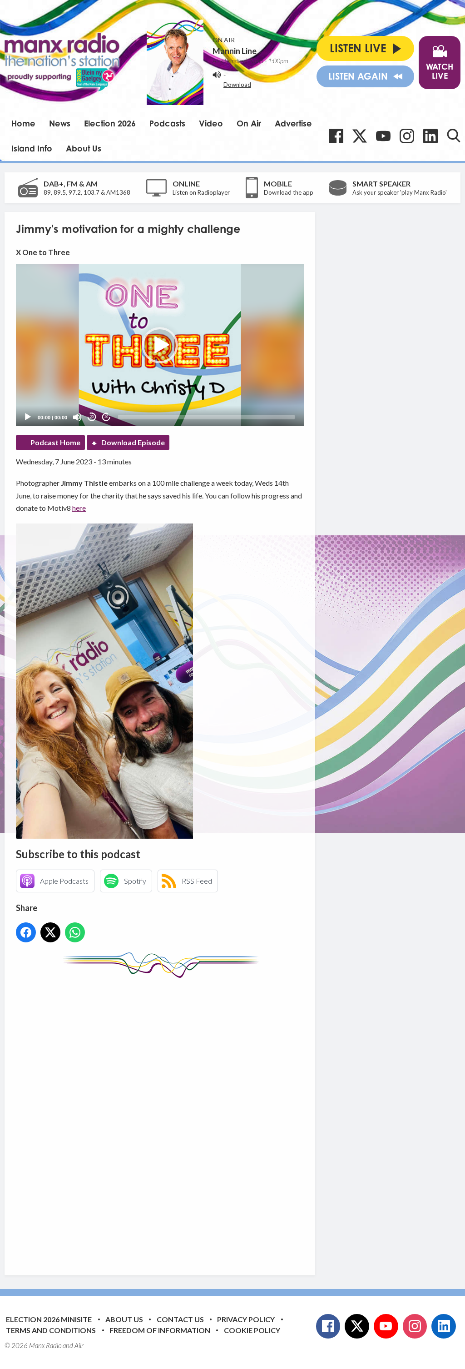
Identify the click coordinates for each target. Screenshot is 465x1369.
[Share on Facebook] (26, 932)
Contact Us (180, 1319)
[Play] (27, 417)
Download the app (288, 192)
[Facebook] (336, 136)
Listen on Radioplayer (201, 192)
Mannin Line (235, 51)
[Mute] (77, 417)
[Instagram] (407, 136)
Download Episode (133, 442)
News (59, 123)
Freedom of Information (159, 1330)
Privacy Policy (246, 1319)
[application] (160, 345)
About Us (83, 148)
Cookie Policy (252, 1330)
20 (92, 417)
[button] (160, 345)
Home (23, 123)
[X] (359, 136)
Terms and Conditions (51, 1330)
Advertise (293, 123)
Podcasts (167, 123)
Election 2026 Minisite (49, 1319)
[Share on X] (50, 932)
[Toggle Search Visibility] (453, 135)
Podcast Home (55, 442)
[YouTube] (383, 136)
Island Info (31, 148)
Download (237, 84)
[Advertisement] (186, 1120)
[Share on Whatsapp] (75, 932)
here (79, 507)
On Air (249, 123)
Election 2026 (110, 123)
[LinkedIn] (430, 136)
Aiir (79, 1345)
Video (211, 123)
